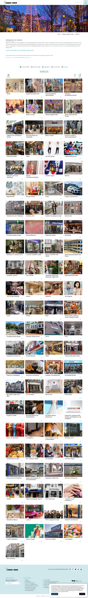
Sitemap (38, 596)
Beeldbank (28, 581)
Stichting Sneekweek (30, 589)
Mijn (47, 596)
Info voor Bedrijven (30, 583)
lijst (75, 77)
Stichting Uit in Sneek (30, 587)
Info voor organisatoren (31, 584)
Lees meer (8, 57)
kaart (80, 77)
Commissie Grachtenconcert (51, 581)
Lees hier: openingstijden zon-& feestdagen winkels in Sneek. (20, 50)
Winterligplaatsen (29, 590)
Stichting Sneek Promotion (32, 586)
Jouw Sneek (47, 580)
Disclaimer (43, 596)
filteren (8, 77)
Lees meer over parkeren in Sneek (21, 57)
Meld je (43, 55)
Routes (27, 580)
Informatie (27, 578)
